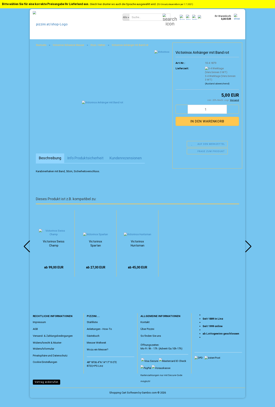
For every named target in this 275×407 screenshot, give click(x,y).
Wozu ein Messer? (97, 349)
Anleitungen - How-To (99, 328)
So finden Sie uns (151, 335)
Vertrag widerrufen (46, 382)
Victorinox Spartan (95, 243)
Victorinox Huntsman (137, 243)
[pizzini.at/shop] (75, 24)
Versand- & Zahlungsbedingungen (53, 335)
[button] (182, 109)
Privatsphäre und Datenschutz (50, 355)
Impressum (39, 322)
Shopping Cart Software (123, 392)
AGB (35, 328)
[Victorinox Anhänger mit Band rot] (102, 95)
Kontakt (145, 322)
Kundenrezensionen (126, 158)
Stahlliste (92, 322)
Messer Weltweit (96, 342)
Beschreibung (50, 158)
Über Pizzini (147, 328)
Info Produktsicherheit (85, 158)
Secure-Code (175, 375)
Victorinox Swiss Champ (53, 243)
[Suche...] (166, 17)
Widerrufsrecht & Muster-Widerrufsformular (47, 345)
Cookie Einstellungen (45, 362)
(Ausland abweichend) (217, 83)
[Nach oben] (11, 401)
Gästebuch (93, 335)
